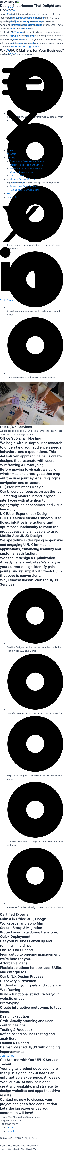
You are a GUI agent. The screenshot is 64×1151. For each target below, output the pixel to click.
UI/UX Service (17, 32)
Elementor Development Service (26, 25)
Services (11, 14)
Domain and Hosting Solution (24, 46)
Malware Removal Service (22, 35)
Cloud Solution (17, 39)
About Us (11, 10)
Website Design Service (21, 28)
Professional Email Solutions (24, 43)
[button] (22, 104)
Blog (9, 50)
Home (10, 7)
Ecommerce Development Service (27, 17)
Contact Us (12, 53)
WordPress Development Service (26, 21)
